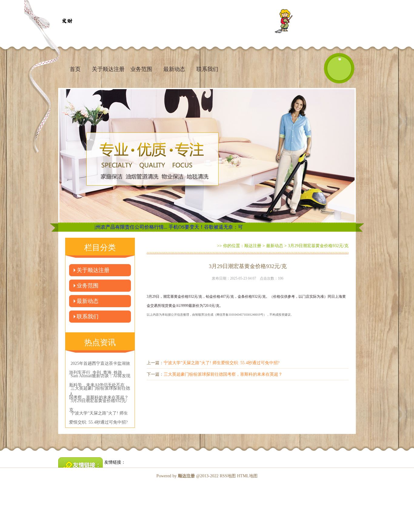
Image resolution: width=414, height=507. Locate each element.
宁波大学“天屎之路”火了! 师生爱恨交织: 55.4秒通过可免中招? (221, 363)
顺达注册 (252, 245)
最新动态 (174, 69)
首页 (75, 69)
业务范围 (141, 69)
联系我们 (207, 69)
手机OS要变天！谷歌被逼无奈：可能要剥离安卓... (196, 227)
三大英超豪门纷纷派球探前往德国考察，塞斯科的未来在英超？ (223, 374)
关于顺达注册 (108, 69)
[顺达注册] (67, 21)
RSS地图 (228, 476)
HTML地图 (247, 476)
